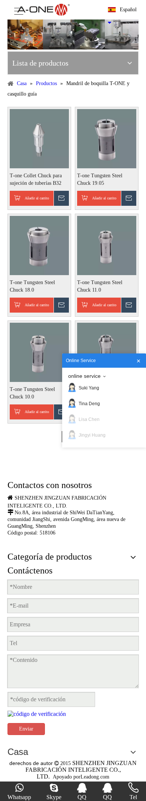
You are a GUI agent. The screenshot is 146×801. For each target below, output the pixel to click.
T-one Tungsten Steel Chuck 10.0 (32, 393)
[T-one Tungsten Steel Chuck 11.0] (106, 245)
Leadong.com (94, 777)
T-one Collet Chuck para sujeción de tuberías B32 (36, 179)
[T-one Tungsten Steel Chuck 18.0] (39, 245)
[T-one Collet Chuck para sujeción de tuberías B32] (39, 138)
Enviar (26, 729)
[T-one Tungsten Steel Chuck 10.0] (39, 352)
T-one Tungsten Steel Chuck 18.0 (32, 286)
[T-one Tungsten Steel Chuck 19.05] (106, 138)
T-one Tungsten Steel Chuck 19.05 (99, 179)
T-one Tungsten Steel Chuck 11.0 (99, 286)
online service (84, 376)
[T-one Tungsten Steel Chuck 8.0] (106, 352)
